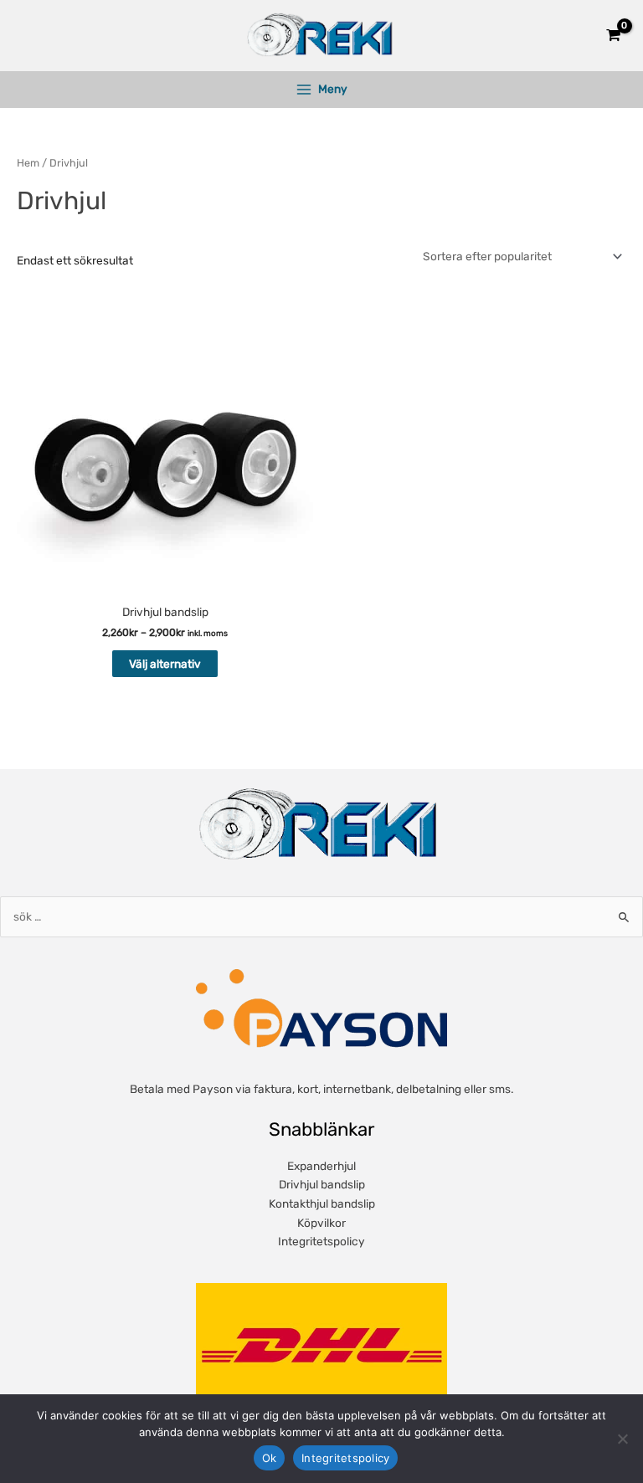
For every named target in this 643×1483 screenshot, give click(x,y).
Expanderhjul (321, 1166)
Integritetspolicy (321, 1241)
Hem (28, 163)
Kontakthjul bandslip (322, 1203)
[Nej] (622, 1438)
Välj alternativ (165, 663)
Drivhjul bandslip (322, 1184)
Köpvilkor (321, 1222)
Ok (269, 1458)
